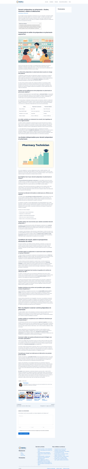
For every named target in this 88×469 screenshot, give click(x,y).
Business (51, 1)
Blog (22, 452)
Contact (22, 454)
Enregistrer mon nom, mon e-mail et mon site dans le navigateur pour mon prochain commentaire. (34, 430)
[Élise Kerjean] (21, 384)
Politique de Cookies (66, 468)
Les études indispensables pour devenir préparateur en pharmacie (30, 26)
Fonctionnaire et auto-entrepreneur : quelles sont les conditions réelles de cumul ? (44, 453)
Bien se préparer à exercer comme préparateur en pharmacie (29, 28)
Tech (70, 1)
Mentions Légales (59, 468)
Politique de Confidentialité (51, 468)
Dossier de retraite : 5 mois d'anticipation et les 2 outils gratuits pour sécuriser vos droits (45, 450)
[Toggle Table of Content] (40, 23)
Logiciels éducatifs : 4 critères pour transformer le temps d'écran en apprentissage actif (44, 457)
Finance (56, 1)
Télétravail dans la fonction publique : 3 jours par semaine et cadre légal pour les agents (45, 463)
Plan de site (23, 455)
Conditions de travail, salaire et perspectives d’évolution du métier (30, 27)
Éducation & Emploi (63, 1)
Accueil (46, 1)
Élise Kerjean (25, 382)
